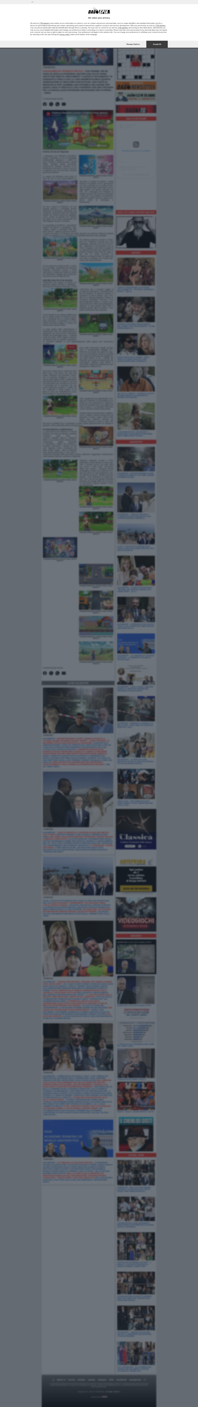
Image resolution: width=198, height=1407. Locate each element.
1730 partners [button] (44, 23)
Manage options (133, 44)
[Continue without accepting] (32, 2)
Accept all (157, 44)
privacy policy (65, 34)
